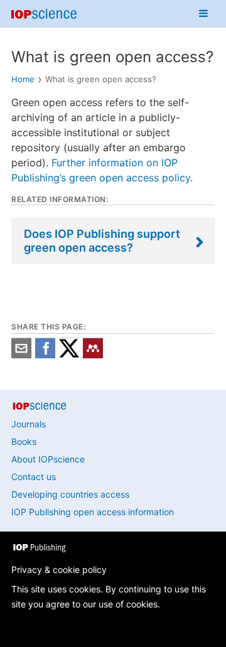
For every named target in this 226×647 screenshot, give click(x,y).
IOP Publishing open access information (92, 511)
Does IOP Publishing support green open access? (102, 240)
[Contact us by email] (21, 355)
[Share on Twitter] (69, 355)
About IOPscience (48, 459)
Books (23, 441)
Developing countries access (70, 494)
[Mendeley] (93, 355)
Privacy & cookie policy (59, 569)
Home (23, 79)
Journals (28, 424)
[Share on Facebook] (45, 355)
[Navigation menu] (203, 14)
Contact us (33, 476)
